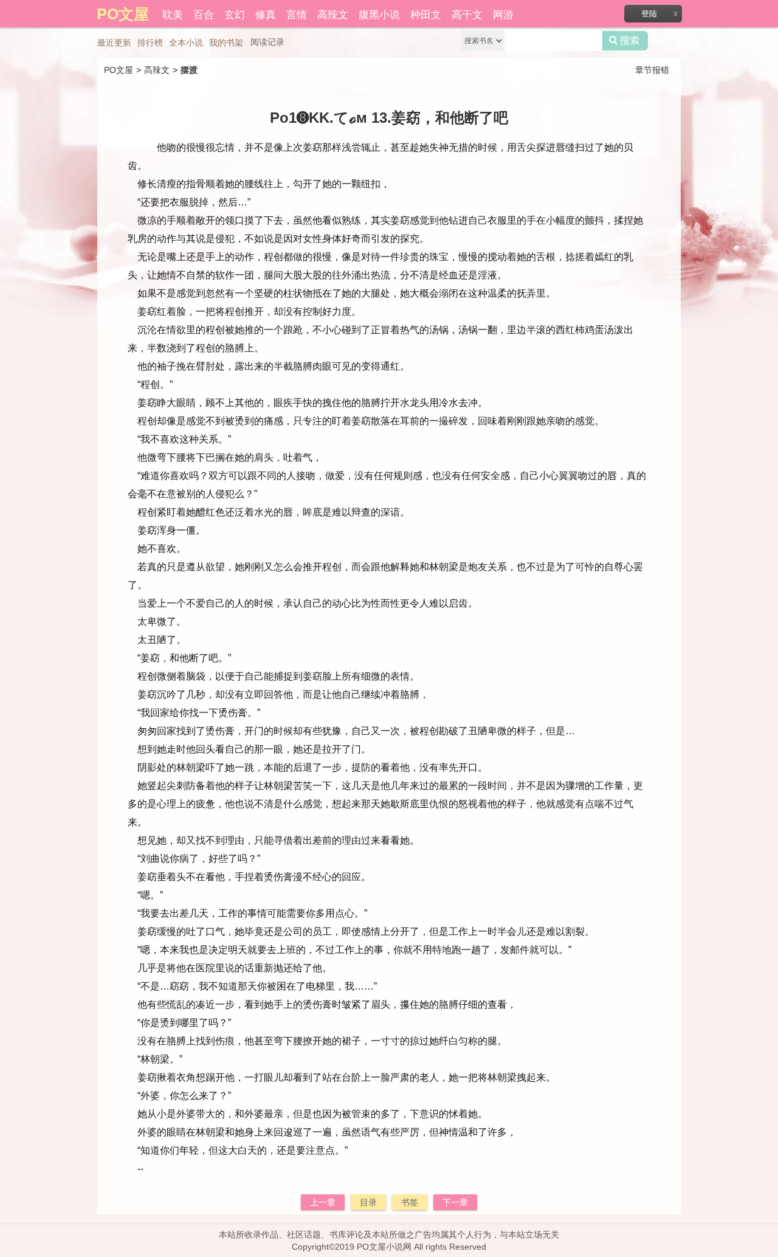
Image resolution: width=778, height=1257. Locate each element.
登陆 (649, 13)
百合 (203, 13)
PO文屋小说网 (384, 1247)
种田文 (425, 13)
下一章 (455, 1202)
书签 (409, 1202)
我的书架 (226, 42)
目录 (368, 1202)
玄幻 (234, 13)
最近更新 (114, 42)
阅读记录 (267, 42)
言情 (296, 13)
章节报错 (652, 70)
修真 (265, 13)
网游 (503, 13)
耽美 (172, 13)
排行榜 (150, 42)
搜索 (625, 40)
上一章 (323, 1202)
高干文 (467, 13)
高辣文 (332, 13)
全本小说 (186, 42)
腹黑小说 (379, 13)
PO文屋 (118, 70)
